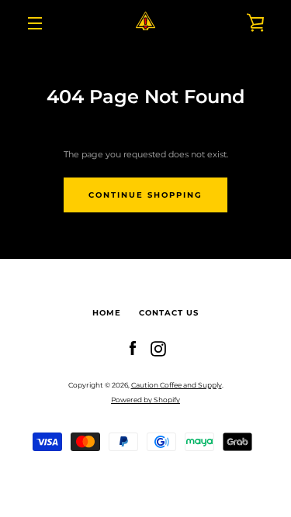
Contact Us (169, 312)
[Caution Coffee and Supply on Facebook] (132, 348)
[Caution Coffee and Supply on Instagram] (158, 348)
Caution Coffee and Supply (176, 385)
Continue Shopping (145, 195)
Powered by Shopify (145, 399)
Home (106, 312)
